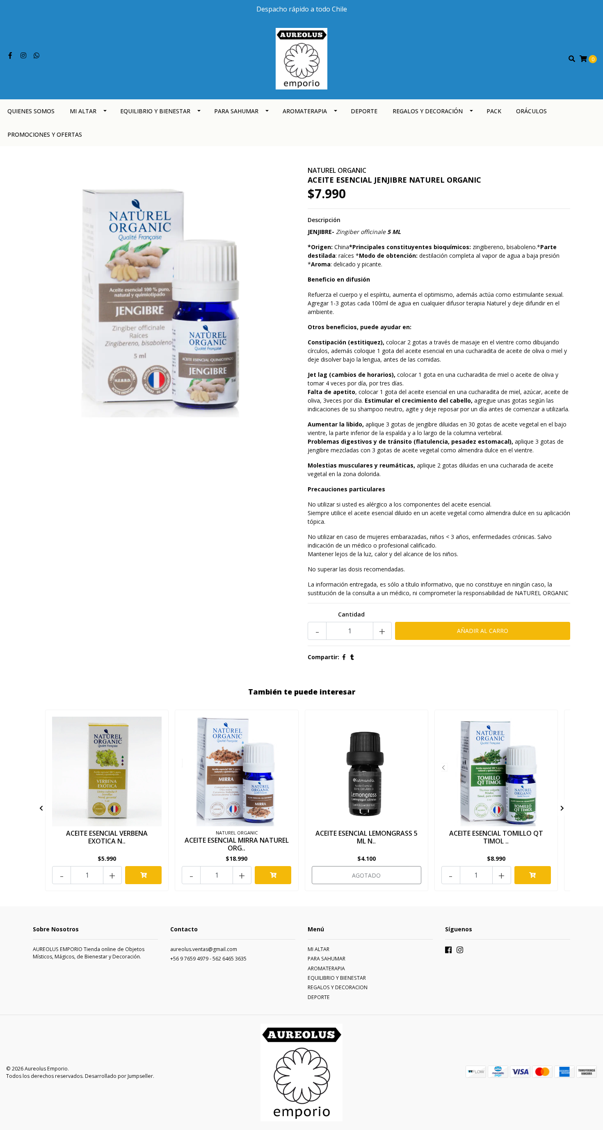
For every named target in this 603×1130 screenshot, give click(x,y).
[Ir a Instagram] (23, 56)
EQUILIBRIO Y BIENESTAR (155, 111)
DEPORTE (364, 111)
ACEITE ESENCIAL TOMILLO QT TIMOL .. (496, 837)
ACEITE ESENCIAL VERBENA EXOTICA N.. (107, 837)
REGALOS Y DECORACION (338, 987)
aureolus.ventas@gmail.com (203, 949)
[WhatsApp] (36, 56)
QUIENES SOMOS (31, 111)
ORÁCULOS (531, 111)
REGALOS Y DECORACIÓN (428, 111)
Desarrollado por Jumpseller (119, 1076)
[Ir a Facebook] (10, 56)
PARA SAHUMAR (236, 111)
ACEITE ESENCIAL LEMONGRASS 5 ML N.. (366, 837)
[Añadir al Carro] (143, 875)
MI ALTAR (83, 111)
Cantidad (351, 614)
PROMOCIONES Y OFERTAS (44, 134)
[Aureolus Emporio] (301, 58)
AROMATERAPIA (305, 111)
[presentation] (41, 808)
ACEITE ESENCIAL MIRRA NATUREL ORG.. (237, 844)
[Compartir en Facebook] (344, 657)
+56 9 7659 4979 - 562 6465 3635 (208, 958)
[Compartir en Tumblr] (352, 657)
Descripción (324, 220)
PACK (494, 111)
